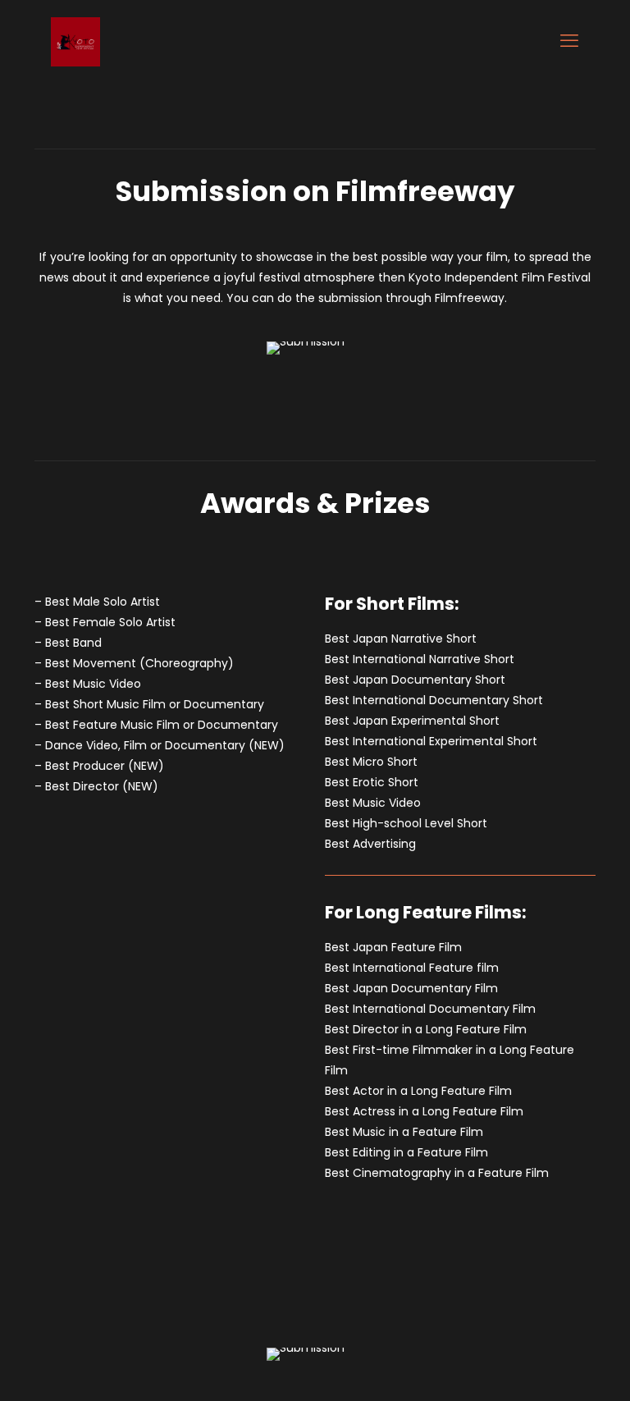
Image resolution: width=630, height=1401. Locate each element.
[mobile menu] (569, 41)
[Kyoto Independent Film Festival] (75, 41)
